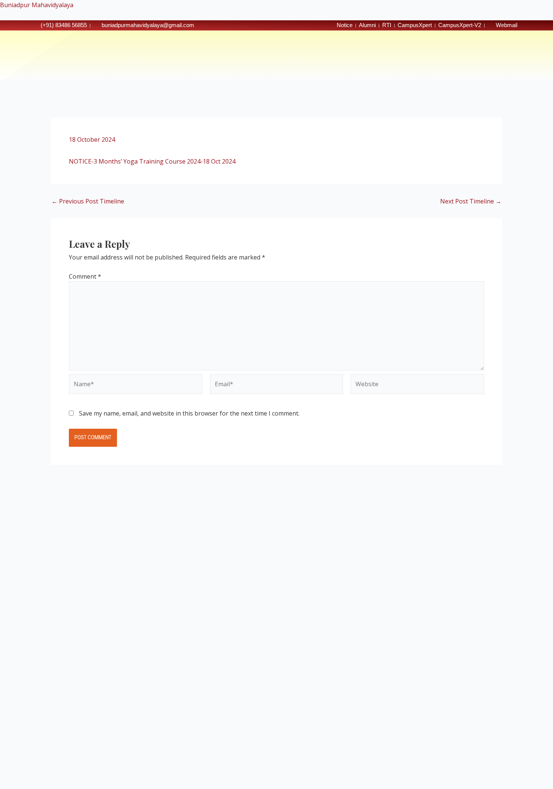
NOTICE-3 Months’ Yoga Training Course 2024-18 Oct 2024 (152, 161)
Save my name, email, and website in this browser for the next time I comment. (189, 413)
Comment (85, 276)
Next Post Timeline (470, 201)
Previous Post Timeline (88, 201)
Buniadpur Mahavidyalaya (36, 5)
